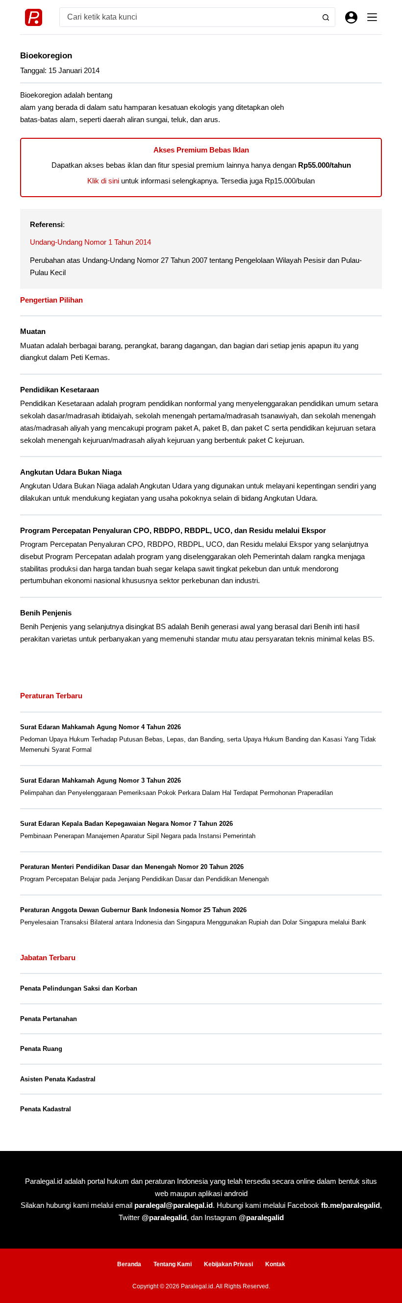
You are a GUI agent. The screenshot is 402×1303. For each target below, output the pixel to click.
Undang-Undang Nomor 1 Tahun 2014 (90, 242)
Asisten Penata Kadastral (58, 1079)
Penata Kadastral (45, 1109)
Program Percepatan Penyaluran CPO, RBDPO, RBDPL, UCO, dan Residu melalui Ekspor (173, 531)
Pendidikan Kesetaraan (59, 390)
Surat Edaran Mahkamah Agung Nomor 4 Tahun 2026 (100, 727)
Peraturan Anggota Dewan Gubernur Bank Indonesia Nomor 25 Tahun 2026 (133, 910)
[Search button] (325, 17)
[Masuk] (351, 17)
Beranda (129, 1264)
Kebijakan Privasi (228, 1264)
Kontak (275, 1264)
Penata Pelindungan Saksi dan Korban (78, 988)
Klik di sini (103, 181)
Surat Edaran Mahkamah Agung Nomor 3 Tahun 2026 (100, 780)
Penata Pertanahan (48, 1018)
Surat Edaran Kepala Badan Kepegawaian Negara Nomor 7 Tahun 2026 (126, 823)
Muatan (33, 331)
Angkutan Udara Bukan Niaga (71, 472)
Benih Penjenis (46, 613)
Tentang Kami (172, 1264)
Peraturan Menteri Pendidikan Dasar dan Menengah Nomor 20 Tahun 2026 (132, 866)
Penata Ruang (41, 1048)
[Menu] (372, 17)
